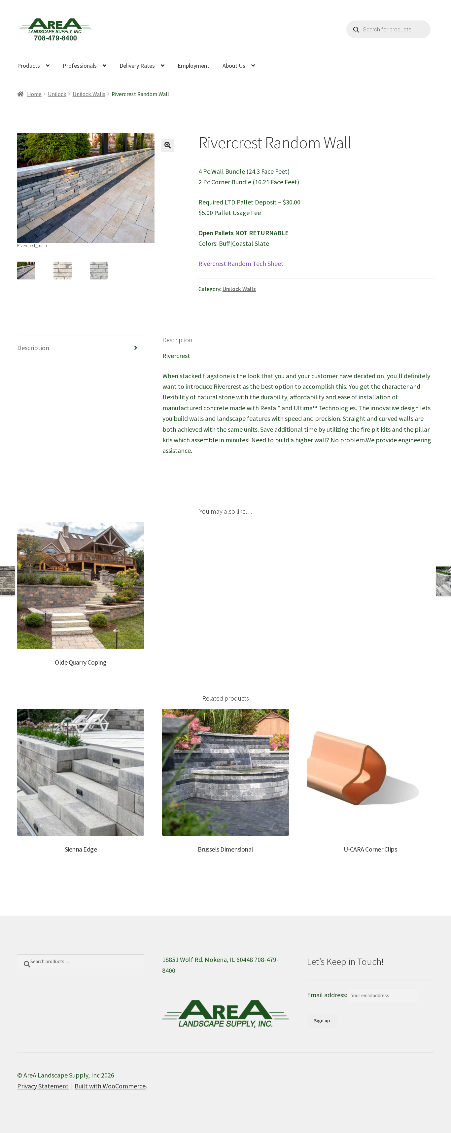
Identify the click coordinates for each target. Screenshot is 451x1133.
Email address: (327, 995)
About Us (234, 65)
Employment (193, 65)
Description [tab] (33, 348)
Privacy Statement (43, 1086)
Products (28, 65)
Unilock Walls (89, 94)
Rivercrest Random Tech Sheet (241, 263)
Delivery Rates (137, 65)
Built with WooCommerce (110, 1086)
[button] (167, 145)
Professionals (80, 65)
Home (34, 94)
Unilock (57, 94)
